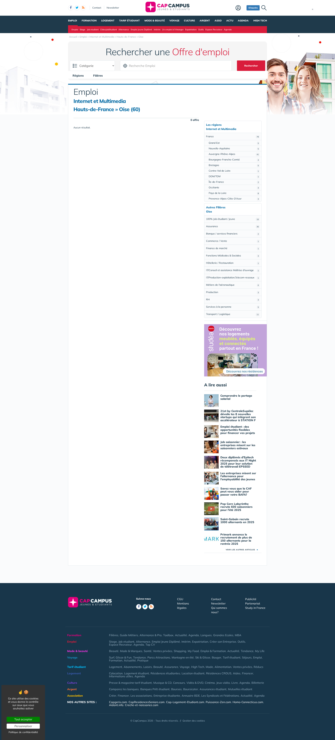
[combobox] (80, 76)
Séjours (247, 657)
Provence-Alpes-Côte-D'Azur (234, 198)
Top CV (150, 644)
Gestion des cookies (194, 720)
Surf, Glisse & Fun (120, 657)
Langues (206, 635)
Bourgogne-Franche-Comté (234, 159)
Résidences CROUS (218, 673)
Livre (234, 682)
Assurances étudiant (213, 689)
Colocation (116, 673)
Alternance (123, 29)
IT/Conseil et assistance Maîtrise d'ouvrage (232, 270)
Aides (236, 673)
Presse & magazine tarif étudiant (130, 682)
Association (75, 695)
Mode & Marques (131, 651)
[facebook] (70, 7)
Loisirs (147, 667)
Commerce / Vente (232, 240)
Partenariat (252, 603)
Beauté (113, 651)
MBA (238, 635)
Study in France (255, 608)
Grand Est (234, 142)
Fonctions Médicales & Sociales (232, 255)
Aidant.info (116, 705)
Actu (229, 20)
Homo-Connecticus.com (248, 702)
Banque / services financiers (232, 233)
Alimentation (223, 667)
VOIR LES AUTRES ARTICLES (242, 550)
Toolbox (168, 635)
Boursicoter (190, 689)
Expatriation (191, 29)
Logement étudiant (136, 673)
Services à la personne (232, 306)
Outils (201, 29)
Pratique (142, 660)
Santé (147, 651)
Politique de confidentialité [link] (23, 732)
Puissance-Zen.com (218, 702)
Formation (89, 20)
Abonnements (133, 667)
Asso (218, 20)
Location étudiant (193, 673)
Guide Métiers (129, 635)
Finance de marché (232, 248)
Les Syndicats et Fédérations (220, 695)
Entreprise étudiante (167, 695)
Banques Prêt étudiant (155, 689)
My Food (193, 651)
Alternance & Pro (151, 635)
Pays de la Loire (234, 193)
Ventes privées (162, 651)
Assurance (232, 226)
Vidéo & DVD (195, 682)
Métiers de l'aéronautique (232, 284)
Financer (247, 673)
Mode (209, 667)
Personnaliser (23, 726)
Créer (112, 695)
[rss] (83, 7)
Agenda (243, 20)
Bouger (216, 657)
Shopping (180, 651)
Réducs (258, 667)
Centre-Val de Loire (234, 170)
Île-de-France (234, 181)
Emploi (72, 20)
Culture (189, 20)
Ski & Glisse (202, 657)
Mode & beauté (154, 20)
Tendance (247, 651)
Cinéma (210, 682)
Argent (205, 20)
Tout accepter (23, 719)
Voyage (174, 20)
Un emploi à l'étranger (173, 29)
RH (232, 299)
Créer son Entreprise (223, 641)
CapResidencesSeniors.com (147, 702)
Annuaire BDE (191, 695)
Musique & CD (162, 682)
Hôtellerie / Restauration (232, 262)
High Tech (260, 20)
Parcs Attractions (158, 657)
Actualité (181, 635)
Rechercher (251, 65)
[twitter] (77, 7)
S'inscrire (253, 7)
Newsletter (113, 7)
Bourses (176, 689)
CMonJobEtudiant (108, 29)
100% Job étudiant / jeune (232, 219)
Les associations (141, 695)
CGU (180, 599)
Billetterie (257, 682)
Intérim (157, 29)
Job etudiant (93, 29)
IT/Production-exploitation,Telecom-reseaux (232, 277)
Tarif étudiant (129, 20)
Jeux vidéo (223, 682)
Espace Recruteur (213, 29)
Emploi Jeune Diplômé (141, 29)
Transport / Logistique (232, 314)
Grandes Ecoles (223, 635)
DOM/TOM (234, 176)
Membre (240, 8)
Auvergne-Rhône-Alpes (234, 154)
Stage (82, 29)
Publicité (250, 599)
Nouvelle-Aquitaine (234, 148)
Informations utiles (121, 676)
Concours (179, 682)
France (232, 136)
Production (232, 292)
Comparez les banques (124, 689)
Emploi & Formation (213, 651)
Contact (96, 7)
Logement (107, 20)
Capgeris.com (118, 702)
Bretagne (234, 165)
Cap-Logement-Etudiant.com (185, 702)
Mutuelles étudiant (240, 689)
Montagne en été (183, 657)
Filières (113, 635)
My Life (260, 651)
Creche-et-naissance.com (141, 705)
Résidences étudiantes (165, 673)
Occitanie (234, 187)
